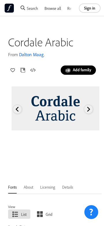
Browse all (52, 8)
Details (67, 187)
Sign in (89, 8)
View (11, 207)
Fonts (12, 187)
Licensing (47, 187)
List (24, 214)
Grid (49, 214)
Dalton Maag (31, 54)
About (28, 187)
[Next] (88, 109)
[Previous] (17, 109)
